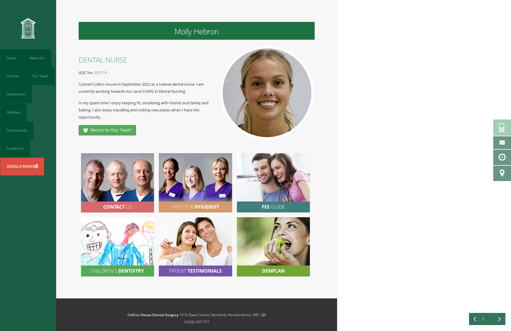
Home (12, 57)
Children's (117, 271)
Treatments (16, 94)
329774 (100, 72)
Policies (13, 76)
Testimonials (17, 130)
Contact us (15, 148)
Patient (195, 271)
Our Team (40, 76)
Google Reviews (22, 166)
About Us (37, 57)
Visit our (195, 207)
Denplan (13, 112)
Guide (273, 207)
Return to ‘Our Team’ (110, 130)
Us (117, 207)
